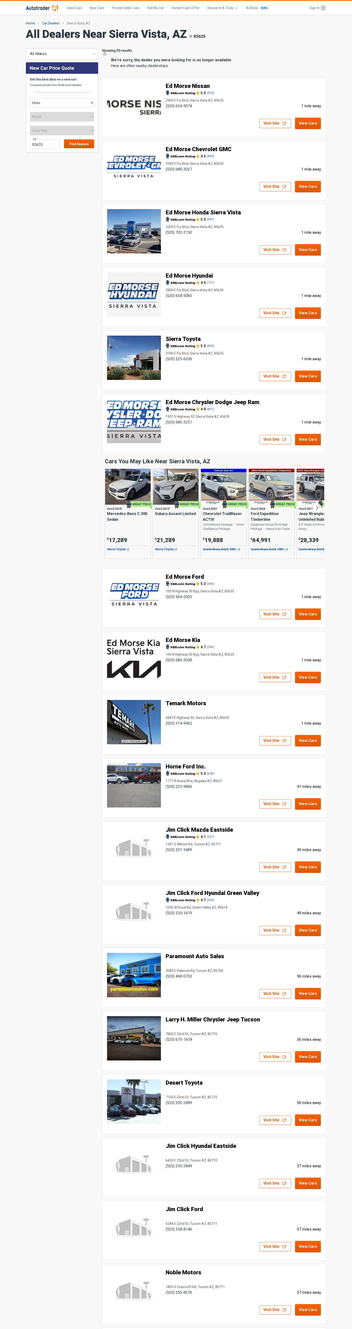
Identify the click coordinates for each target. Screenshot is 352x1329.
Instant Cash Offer (186, 8)
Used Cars (74, 8)
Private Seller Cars (126, 8)
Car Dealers (51, 23)
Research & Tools (220, 8)
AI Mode (256, 8)
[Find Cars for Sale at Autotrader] (42, 8)
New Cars (97, 8)
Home (30, 23)
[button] (316, 8)
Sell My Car (155, 8)
